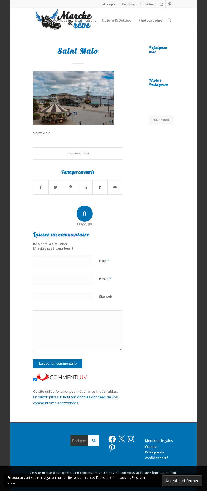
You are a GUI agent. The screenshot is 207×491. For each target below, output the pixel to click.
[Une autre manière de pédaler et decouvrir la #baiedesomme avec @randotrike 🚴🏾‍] (161, 102)
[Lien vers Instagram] (161, 4)
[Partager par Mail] (115, 187)
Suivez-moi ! (162, 119)
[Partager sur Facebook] (40, 187)
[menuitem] (110, 4)
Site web (105, 296)
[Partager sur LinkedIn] (85, 187)
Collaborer (130, 4)
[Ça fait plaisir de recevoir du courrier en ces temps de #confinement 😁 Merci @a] (153, 92)
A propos (109, 4)
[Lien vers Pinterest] (170, 4)
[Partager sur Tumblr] (100, 187)
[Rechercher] (169, 20)
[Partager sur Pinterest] (70, 187)
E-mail (105, 278)
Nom (104, 260)
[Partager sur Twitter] (56, 187)
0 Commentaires (77, 153)
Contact (149, 4)
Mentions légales (159, 440)
